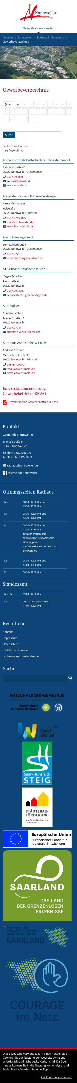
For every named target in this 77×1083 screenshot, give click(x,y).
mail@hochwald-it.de (20, 222)
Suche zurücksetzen (15, 146)
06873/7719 (14, 254)
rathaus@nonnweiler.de (22, 465)
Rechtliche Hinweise (15, 650)
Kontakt (8, 632)
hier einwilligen (40, 1069)
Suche (9, 135)
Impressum (10, 638)
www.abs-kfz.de (17, 185)
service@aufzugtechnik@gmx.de (27, 295)
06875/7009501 (16, 364)
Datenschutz (11, 644)
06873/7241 (14, 327)
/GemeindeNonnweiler (22, 473)
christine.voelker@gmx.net (23, 332)
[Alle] (8, 104)
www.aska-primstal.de (21, 373)
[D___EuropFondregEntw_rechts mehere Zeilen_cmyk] (37, 838)
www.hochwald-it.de (20, 226)
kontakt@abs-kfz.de (19, 181)
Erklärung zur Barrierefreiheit (21, 656)
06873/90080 (15, 177)
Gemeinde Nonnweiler (18, 37)
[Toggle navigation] (38, 29)
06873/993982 (15, 290)
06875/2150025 (16, 218)
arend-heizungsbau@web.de (25, 258)
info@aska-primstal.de (21, 369)
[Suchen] (70, 678)
